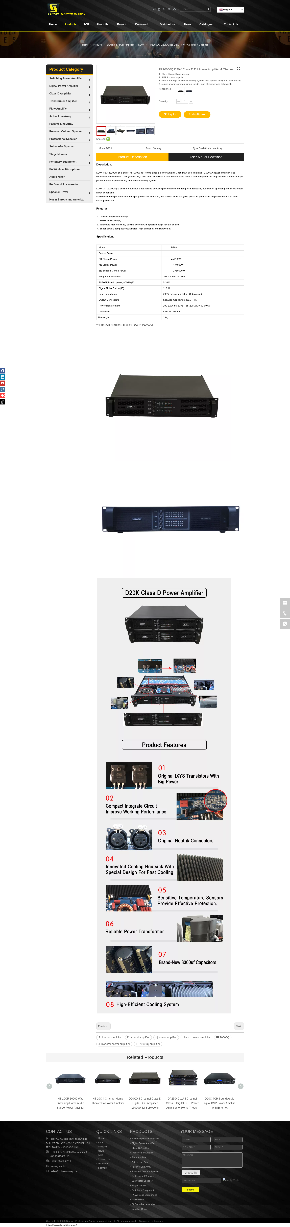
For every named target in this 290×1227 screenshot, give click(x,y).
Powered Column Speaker (145, 1171)
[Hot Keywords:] (208, 9)
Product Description (132, 157)
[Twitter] (169, 9)
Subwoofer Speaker (142, 1180)
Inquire (172, 114)
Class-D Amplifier (141, 1148)
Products (102, 1146)
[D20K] (180, 91)
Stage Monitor (139, 1185)
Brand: (149, 148)
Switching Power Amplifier (145, 1138)
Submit (190, 1189)
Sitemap (102, 1167)
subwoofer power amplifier (114, 1044)
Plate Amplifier (139, 1157)
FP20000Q (222, 1037)
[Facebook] (175, 9)
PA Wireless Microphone (144, 1195)
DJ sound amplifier (138, 1037)
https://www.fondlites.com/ (61, 1225)
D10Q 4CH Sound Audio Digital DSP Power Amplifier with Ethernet (219, 1103)
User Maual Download (206, 157)
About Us (103, 1142)
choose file (191, 1172)
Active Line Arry (140, 1162)
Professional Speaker (143, 1176)
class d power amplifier (196, 1037)
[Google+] (164, 9)
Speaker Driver (140, 1209)
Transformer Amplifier (143, 1152)
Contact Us (104, 1159)
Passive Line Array (141, 1166)
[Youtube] (2, 383)
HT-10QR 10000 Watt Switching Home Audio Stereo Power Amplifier (70, 1103)
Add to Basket (197, 114)
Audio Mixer (138, 1199)
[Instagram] (2, 389)
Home (101, 1138)
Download (103, 1163)
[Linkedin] (159, 9)
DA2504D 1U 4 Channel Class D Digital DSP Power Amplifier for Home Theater (182, 1103)
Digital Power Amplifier (143, 1143)
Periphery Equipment (143, 1190)
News (101, 1150)
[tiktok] (2, 401)
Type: (196, 148)
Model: (102, 148)
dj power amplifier (166, 1037)
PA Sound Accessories (143, 1204)
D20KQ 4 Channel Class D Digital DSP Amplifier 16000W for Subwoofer (145, 1103)
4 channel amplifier (110, 1037)
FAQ (100, 1155)
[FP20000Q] (189, 91)
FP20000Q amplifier (148, 1044)
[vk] (154, 9)
